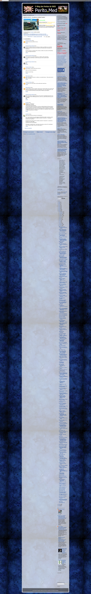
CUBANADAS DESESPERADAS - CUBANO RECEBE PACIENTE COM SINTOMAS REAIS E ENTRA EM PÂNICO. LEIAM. (62, 150)
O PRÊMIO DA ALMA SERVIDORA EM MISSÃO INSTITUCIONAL (63, 269)
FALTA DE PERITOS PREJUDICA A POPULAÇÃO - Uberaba (63, 321)
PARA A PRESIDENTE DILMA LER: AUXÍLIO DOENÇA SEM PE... (62, 253)
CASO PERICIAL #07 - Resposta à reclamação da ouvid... (63, 442)
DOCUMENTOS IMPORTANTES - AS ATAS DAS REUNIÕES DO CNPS (63, 414)
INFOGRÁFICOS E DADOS (61, 60)
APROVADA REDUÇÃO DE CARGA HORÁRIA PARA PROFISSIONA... (63, 374)
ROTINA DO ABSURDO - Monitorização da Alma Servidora (63, 293)
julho (60, 218)
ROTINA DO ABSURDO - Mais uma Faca (63, 483)
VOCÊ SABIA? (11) (62, 454)
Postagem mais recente (28, 131)
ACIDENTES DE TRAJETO (63, 437)
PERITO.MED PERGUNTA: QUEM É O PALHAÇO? (63, 499)
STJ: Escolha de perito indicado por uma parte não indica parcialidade (62, 518)
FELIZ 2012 (61, 501)
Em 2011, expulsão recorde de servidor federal (62, 463)
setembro (60, 215)
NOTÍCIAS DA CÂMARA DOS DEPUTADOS (62, 300)
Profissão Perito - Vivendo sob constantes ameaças (63, 288)
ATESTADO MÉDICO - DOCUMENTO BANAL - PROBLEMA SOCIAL (63, 425)
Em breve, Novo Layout (62, 233)
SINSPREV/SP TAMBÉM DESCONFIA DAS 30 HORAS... (62, 448)
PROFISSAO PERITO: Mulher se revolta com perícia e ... (63, 329)
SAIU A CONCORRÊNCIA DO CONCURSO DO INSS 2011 (63, 303)
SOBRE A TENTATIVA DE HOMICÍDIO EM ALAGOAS (63, 324)
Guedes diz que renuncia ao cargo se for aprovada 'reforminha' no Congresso (64, 551)
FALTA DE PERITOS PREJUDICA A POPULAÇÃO (62, 340)
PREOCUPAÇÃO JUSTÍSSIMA (61, 362)
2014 (59, 208)
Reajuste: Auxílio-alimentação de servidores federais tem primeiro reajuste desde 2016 (62, 540)
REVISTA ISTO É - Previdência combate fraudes (62, 327)
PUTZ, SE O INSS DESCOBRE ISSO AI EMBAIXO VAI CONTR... (63, 338)
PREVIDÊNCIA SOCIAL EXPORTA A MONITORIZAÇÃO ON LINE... (63, 265)
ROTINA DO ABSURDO (60, 58)
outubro (60, 214)
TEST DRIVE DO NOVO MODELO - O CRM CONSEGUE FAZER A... (63, 261)
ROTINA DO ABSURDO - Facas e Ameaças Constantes (63, 404)
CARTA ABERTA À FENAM (63, 259)
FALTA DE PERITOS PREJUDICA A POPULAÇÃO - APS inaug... (62, 480)
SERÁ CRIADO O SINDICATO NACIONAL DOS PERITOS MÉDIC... (63, 257)
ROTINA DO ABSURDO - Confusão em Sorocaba (63, 423)
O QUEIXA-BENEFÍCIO (62, 251)
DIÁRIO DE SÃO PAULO (62, 476)
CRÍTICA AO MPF (61, 255)
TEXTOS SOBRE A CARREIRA (62, 61)
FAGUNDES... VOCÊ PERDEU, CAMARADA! (63, 335)
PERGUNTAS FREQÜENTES (61, 59)
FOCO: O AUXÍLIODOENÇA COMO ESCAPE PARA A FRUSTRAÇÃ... (63, 309)
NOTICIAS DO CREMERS (63, 342)
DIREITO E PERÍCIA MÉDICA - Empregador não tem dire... (63, 467)
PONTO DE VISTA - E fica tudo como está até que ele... (63, 409)
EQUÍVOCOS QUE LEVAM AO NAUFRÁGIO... (63, 386)
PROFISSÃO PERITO (62, 345)
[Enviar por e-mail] (45, 36)
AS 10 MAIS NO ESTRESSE (63, 465)
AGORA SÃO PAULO (62, 488)
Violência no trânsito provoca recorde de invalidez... (62, 318)
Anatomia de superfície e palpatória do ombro (64, 562)
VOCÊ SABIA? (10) (62, 490)
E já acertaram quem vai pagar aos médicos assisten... (63, 389)
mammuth (49, 590)
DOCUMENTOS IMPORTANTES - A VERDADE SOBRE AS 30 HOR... (63, 470)
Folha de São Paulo (62, 371)
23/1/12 (27, 111)
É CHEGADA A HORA (62, 263)
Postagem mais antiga (50, 131)
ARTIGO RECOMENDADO (63, 315)
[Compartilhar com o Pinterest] (49, 36)
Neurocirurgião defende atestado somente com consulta (63, 360)
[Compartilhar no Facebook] (48, 36)
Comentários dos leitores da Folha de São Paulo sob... (63, 379)
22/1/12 (27, 52)
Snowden (27, 102)
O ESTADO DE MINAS (62, 333)
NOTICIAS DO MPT (62, 489)
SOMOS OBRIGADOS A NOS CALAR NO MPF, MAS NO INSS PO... (63, 230)
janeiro (60, 225)
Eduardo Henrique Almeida (30, 55)
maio (60, 220)
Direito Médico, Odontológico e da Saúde (62, 527)
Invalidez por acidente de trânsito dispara (63, 370)
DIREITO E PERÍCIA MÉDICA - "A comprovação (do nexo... (62, 279)
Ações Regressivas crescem (62, 497)
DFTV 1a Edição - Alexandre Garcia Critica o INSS (63, 418)
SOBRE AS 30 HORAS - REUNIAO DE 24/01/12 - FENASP (63, 290)
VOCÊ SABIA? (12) (62, 430)
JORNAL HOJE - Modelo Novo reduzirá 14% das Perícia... (63, 357)
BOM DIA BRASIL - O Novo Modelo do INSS (63, 399)
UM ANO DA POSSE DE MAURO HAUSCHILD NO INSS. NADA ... (63, 394)
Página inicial (40, 131)
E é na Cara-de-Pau (62, 232)
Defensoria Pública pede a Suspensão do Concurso (63, 421)
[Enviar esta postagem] (44, 36)
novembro (61, 213)
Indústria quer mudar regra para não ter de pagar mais (62, 452)
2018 (59, 203)
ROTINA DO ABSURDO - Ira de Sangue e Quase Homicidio (63, 432)
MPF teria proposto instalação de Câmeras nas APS (63, 227)
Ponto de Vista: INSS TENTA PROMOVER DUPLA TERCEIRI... (62, 352)
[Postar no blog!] (46, 36)
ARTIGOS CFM (59, 111)
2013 (59, 209)
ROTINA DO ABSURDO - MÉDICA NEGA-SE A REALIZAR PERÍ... (63, 274)
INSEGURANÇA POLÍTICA (63, 444)
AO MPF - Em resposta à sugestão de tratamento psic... (63, 348)
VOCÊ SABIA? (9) (62, 502)
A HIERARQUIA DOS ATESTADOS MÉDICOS (63, 458)
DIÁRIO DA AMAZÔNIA (61, 134)
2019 (59, 202)
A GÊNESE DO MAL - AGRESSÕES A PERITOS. (62, 382)
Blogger (57, 590)
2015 (59, 207)
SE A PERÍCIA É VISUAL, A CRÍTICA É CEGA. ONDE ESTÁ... (63, 272)
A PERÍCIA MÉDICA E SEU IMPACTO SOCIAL (63, 282)
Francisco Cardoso (29, 40)
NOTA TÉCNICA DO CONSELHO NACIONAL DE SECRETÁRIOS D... (63, 354)
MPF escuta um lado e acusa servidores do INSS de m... (62, 285)
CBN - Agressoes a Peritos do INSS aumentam (63, 494)
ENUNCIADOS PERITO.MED (61, 62)
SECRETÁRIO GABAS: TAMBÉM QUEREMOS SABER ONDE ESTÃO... (63, 240)
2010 (59, 505)
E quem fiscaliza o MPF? (63, 445)
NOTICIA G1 (61, 436)
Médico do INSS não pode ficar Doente (63, 391)
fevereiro (60, 224)
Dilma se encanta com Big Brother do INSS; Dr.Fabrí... (63, 247)
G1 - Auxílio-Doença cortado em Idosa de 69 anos (63, 428)
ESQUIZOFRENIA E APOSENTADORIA (60, 104)
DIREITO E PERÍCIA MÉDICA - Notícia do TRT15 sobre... (62, 412)
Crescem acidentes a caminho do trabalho (62, 450)
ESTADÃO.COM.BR (62, 316)
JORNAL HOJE (59, 128)
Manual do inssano (61, 509)
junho (60, 219)
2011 (59, 504)
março (60, 223)
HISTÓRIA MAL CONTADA (61, 76)
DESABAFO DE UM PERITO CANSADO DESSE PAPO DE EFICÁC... (62, 396)
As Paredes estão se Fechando (62, 401)
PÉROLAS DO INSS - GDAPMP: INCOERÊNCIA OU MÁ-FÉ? (63, 376)
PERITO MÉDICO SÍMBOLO (61, 242)
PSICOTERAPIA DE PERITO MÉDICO (62, 235)
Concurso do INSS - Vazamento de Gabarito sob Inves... (63, 296)
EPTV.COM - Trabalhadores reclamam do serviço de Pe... (63, 306)
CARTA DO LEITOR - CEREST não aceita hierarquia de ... (62, 460)
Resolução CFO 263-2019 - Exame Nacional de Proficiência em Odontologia (62, 529)
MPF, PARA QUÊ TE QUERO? (62, 298)
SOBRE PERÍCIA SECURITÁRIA (61, 473)
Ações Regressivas (62, 349)
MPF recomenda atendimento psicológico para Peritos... (62, 365)
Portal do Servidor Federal (62, 548)
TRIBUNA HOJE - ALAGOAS (61, 332)
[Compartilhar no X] (47, 36)
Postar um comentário (28, 128)
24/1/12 (27, 126)
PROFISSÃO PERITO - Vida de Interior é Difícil (63, 406)
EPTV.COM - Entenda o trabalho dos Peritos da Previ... (63, 244)
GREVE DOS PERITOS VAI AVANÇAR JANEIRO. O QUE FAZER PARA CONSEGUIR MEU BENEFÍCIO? (62, 142)
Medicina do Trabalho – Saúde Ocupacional (62, 516)
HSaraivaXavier (28, 87)
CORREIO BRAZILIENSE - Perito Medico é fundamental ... (63, 312)
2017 (59, 204)
